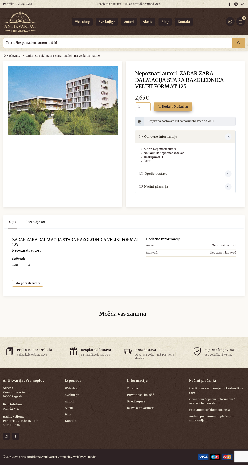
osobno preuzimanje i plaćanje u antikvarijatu (211, 418)
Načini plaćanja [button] (156, 186)
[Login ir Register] (230, 21)
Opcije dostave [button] (156, 173)
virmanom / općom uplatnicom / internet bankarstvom (212, 401)
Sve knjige (72, 395)
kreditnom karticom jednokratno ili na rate (216, 390)
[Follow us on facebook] (230, 4)
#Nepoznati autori (28, 283)
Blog (68, 414)
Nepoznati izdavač (171, 153)
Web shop (71, 388)
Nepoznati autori (164, 149)
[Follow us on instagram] (236, 4)
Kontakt (71, 421)
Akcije (69, 408)
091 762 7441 (24, 4)
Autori (69, 401)
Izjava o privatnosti (140, 408)
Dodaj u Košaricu (174, 106)
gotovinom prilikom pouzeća (209, 410)
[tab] (35, 222)
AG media (89, 457)
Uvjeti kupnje (136, 401)
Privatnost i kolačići (141, 395)
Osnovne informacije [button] (160, 136)
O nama (132, 388)
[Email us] (243, 4)
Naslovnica (14, 56)
